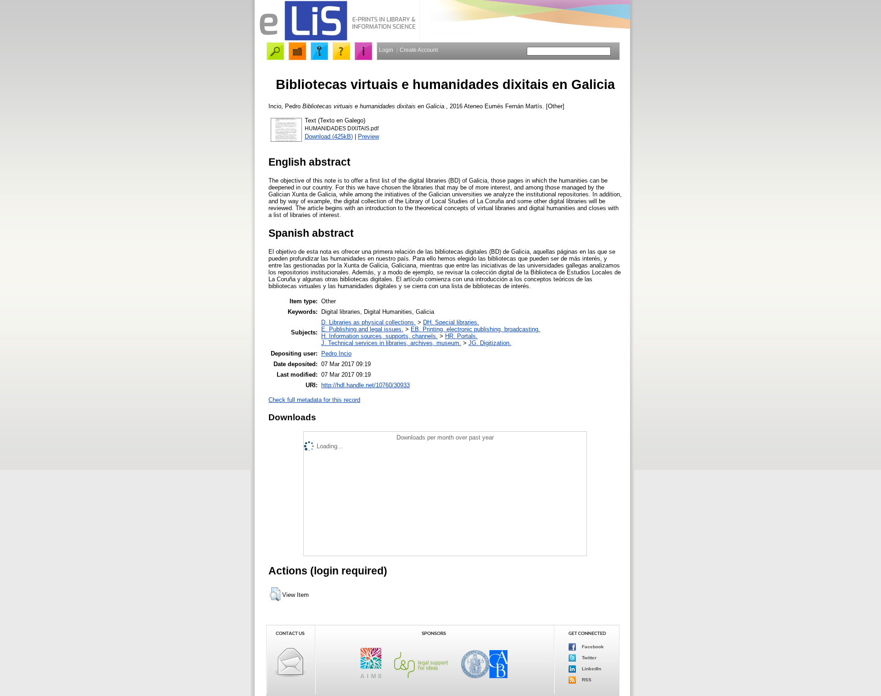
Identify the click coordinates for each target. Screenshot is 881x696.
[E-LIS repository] (337, 38)
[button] (275, 594)
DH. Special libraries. (451, 322)
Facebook (592, 646)
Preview (368, 136)
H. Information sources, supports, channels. (379, 336)
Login (386, 50)
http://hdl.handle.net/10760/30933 (365, 385)
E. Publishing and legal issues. (362, 329)
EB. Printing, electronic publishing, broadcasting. (475, 329)
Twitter (588, 657)
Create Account (419, 50)
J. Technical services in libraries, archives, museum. (391, 343)
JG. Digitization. (489, 343)
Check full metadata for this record (314, 399)
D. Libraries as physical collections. (368, 322)
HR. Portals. (461, 336)
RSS (585, 679)
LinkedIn (590, 668)
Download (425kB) (329, 136)
